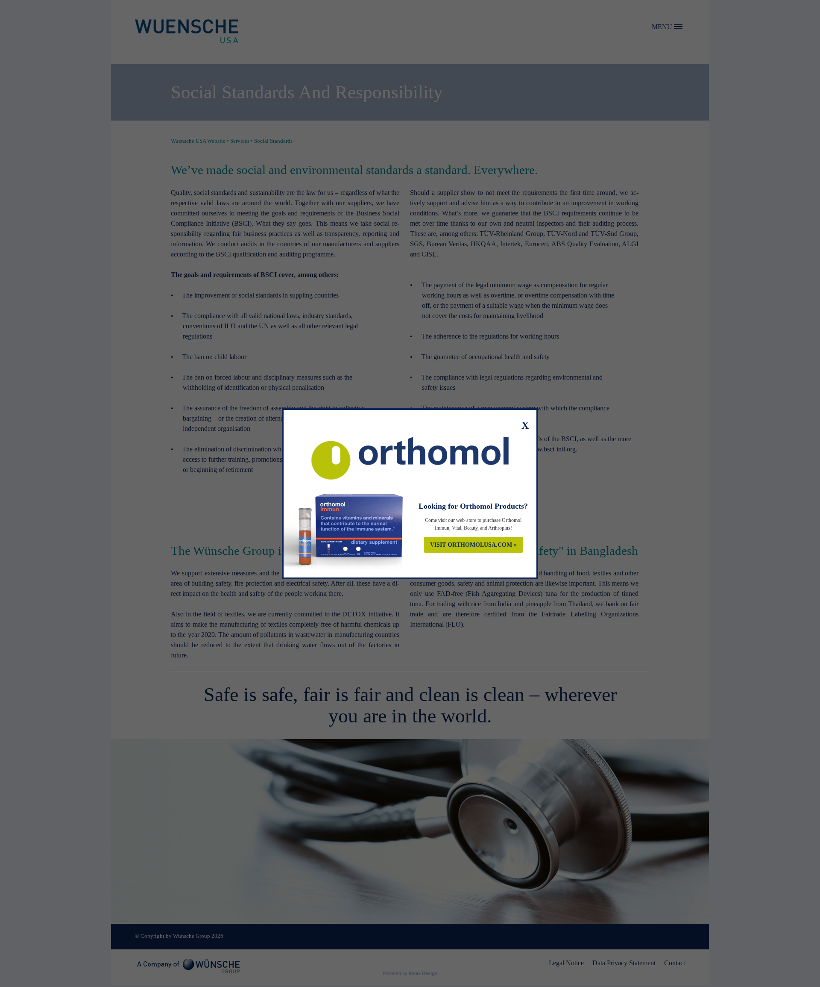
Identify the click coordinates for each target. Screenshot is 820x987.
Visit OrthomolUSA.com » (473, 545)
